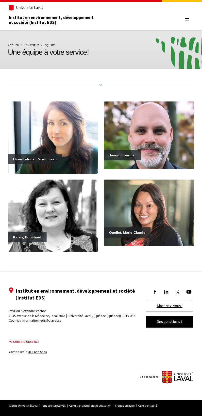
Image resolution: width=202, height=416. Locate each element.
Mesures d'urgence (24, 341)
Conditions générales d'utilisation (90, 406)
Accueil (13, 45)
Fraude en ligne (125, 406)
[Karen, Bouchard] (53, 215)
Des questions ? (170, 321)
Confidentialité (147, 406)
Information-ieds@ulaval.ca (41, 320)
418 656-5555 (37, 351)
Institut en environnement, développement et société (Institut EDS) (51, 20)
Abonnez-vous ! (170, 305)
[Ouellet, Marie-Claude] (149, 213)
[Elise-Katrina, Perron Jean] (53, 137)
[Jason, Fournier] (149, 135)
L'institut (32, 45)
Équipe (50, 45)
